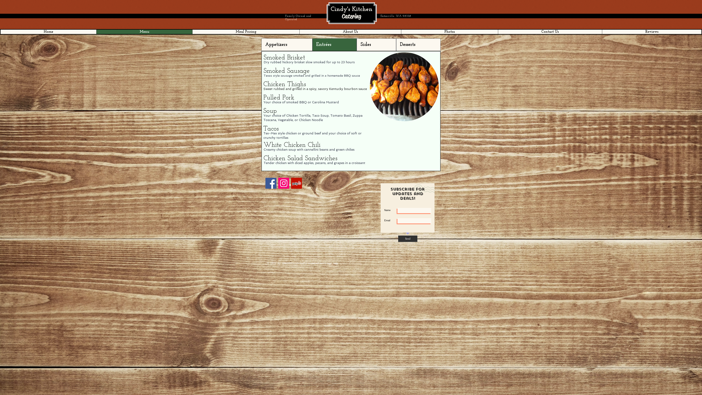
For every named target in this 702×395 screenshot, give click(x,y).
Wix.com (332, 263)
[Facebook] (270, 183)
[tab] (286, 44)
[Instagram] (283, 183)
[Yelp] (296, 183)
